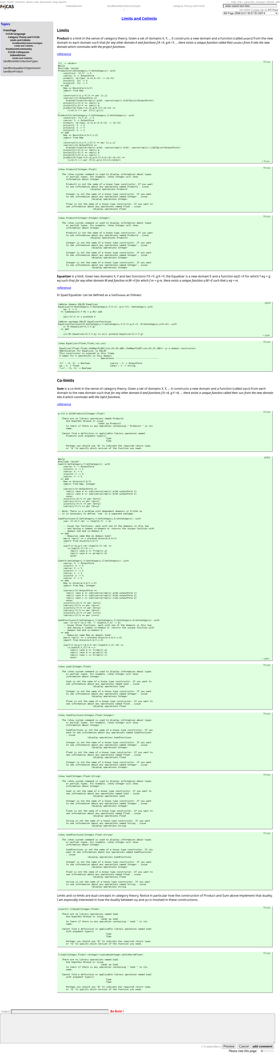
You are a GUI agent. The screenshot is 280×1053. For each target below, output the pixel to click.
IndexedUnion (74, 6)
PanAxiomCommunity (19, 49)
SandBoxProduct (13, 71)
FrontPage (9, 30)
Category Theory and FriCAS (189, 6)
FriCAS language (15, 33)
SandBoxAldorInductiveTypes (124, 6)
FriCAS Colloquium (18, 52)
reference (64, 54)
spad (266, 335)
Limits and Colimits (20, 40)
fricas (266, 161)
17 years (255, 9)
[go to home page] (7, 9)
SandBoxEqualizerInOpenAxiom (22, 68)
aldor (266, 658)
